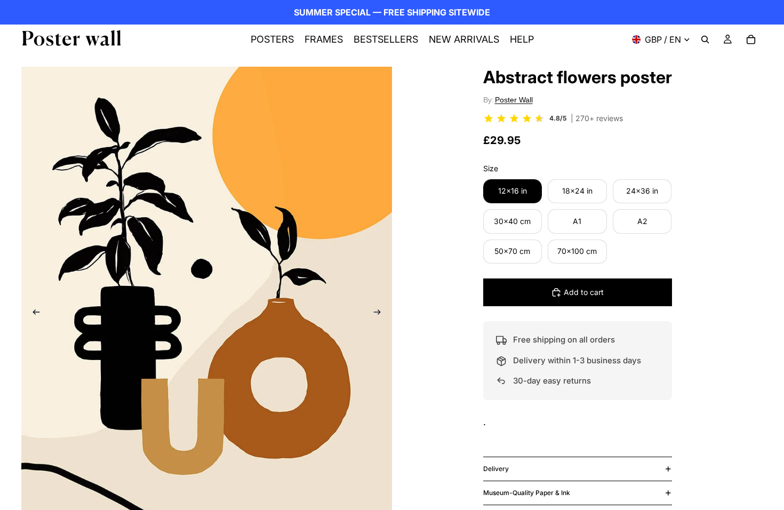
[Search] (705, 39)
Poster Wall (514, 99)
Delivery (496, 469)
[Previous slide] (33, 314)
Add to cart (584, 292)
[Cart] (751, 39)
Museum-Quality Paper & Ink (526, 493)
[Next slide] (380, 314)
